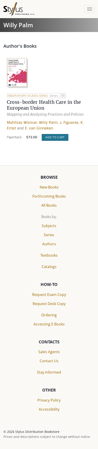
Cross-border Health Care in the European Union (44, 105)
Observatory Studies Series (28, 96)
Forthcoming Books (49, 196)
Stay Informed (49, 372)
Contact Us (49, 360)
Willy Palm (48, 122)
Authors (49, 243)
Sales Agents (49, 351)
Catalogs (49, 266)
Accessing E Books (49, 324)
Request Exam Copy (49, 294)
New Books (49, 187)
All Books (49, 205)
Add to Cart (55, 137)
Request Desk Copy (49, 303)
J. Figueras (69, 122)
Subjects (49, 225)
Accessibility (49, 409)
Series (49, 234)
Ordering (49, 315)
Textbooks (49, 255)
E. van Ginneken (39, 128)
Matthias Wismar (22, 122)
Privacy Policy (49, 400)
